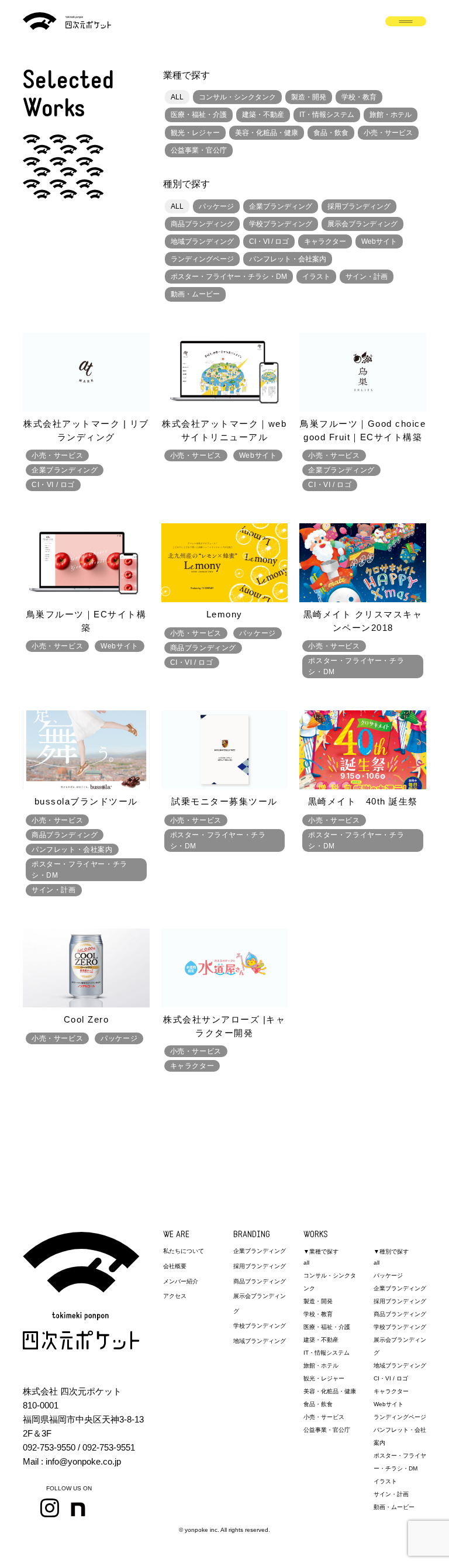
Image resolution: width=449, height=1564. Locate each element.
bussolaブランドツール (86, 801)
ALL (177, 97)
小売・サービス (388, 133)
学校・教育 (359, 97)
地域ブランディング (202, 241)
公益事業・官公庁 (199, 150)
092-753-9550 (49, 1447)
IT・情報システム (326, 115)
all (306, 1262)
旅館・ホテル (390, 115)
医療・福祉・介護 (199, 115)
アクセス (174, 1296)
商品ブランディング (202, 224)
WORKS (315, 1235)
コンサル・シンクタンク (237, 97)
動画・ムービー (195, 294)
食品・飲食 (330, 133)
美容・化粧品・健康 (266, 133)
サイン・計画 (367, 276)
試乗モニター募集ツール (224, 801)
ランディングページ (202, 259)
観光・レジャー (195, 133)
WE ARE (176, 1235)
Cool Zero (86, 1019)
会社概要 (174, 1266)
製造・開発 (308, 97)
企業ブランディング (280, 206)
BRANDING (251, 1235)
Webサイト (379, 241)
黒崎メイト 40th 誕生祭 (363, 801)
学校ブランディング (280, 224)
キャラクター (325, 241)
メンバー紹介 (180, 1281)
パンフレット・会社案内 (287, 259)
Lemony (224, 614)
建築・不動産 (263, 115)
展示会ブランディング (362, 224)
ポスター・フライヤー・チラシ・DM (229, 276)
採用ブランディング (359, 206)
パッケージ (216, 206)
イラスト (316, 276)
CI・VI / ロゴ (269, 241)
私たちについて (183, 1251)
